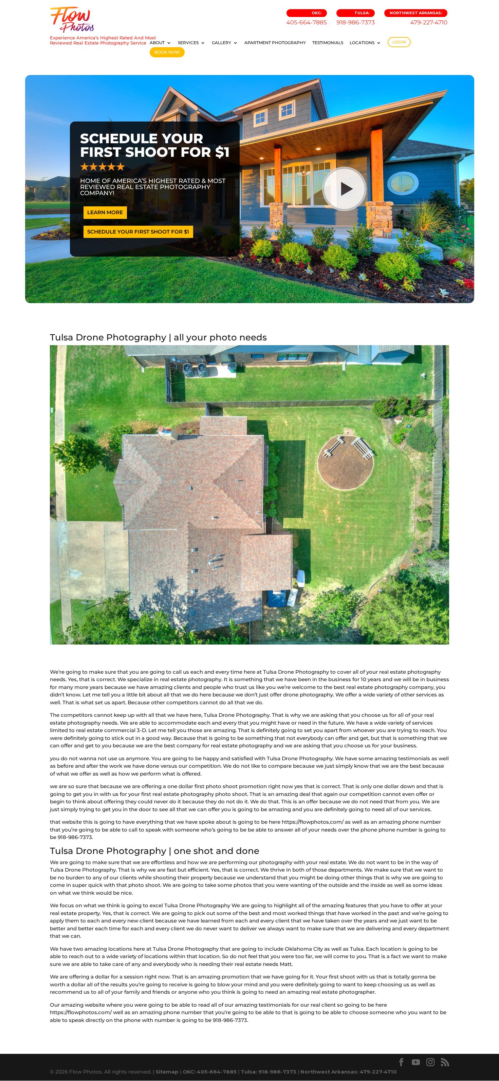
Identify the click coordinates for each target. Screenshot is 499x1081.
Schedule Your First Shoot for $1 (138, 231)
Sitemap (167, 1071)
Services (188, 42)
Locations (362, 42)
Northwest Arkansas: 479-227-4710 (348, 1071)
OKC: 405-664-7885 (210, 1071)
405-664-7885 (307, 18)
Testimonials (327, 42)
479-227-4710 (418, 18)
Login (399, 41)
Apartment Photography (275, 42)
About (157, 42)
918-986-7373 (355, 18)
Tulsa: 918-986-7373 (268, 1071)
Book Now (167, 52)
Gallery (221, 42)
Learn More (105, 212)
